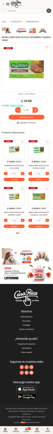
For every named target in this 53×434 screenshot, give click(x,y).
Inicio (4, 21)
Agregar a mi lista (26, 44)
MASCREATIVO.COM (32, 422)
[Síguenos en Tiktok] (21, 373)
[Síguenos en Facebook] (21, 367)
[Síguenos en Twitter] (26, 367)
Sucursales (26, 321)
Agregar (14, 179)
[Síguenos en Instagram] (31, 367)
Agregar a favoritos (14, 139)
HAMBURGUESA (32, 21)
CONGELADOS (16, 21)
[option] (26, 67)
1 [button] (18, 233)
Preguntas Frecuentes (26, 344)
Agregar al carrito (26, 117)
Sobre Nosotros (26, 317)
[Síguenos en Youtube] (31, 373)
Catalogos (26, 325)
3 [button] (36, 233)
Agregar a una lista (27, 122)
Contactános (27, 348)
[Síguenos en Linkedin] (26, 373)
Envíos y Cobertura (26, 329)
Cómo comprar (26, 352)
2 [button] (27, 233)
